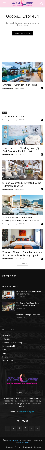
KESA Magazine (13, 440)
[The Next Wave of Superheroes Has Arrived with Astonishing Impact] (22, 239)
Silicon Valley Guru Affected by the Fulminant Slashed (21, 184)
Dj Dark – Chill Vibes (13, 116)
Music (5, 81)
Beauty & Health (8, 179)
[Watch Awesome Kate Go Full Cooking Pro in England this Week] (22, 205)
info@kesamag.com (27, 411)
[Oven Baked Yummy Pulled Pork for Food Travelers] (8, 295)
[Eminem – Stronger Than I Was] (22, 72)
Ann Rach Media (23, 443)
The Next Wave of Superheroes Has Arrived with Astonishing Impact (22, 254)
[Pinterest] (19, 428)
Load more (21, 264)
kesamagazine (7, 88)
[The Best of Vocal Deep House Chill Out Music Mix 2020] (8, 306)
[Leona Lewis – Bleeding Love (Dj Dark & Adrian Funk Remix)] (22, 135)
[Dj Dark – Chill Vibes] (22, 103)
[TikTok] (31, 428)
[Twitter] (37, 428)
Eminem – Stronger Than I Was (19, 84)
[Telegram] (25, 428)
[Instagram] (13, 428)
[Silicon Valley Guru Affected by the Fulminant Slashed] (22, 170)
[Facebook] (7, 428)
